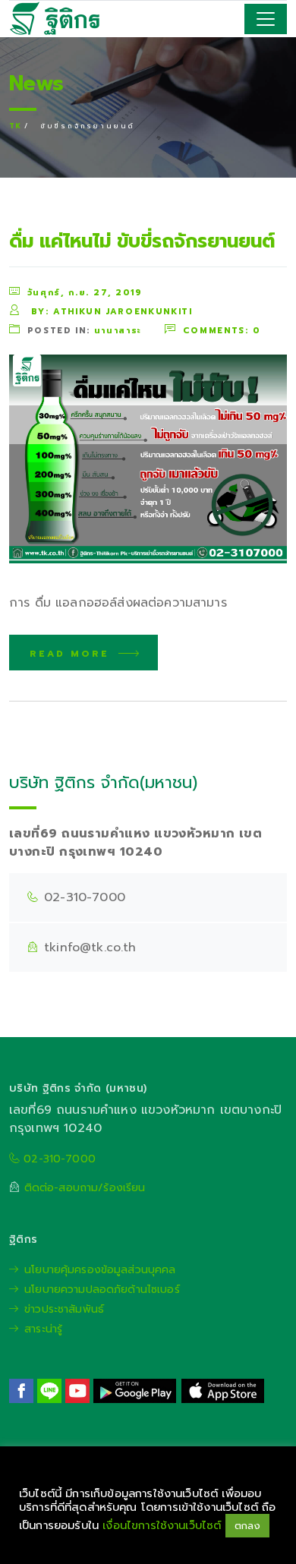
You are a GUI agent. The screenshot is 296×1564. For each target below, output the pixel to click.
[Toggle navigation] (265, 19)
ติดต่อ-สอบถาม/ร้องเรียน (85, 1188)
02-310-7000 (58, 1159)
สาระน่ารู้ (43, 1329)
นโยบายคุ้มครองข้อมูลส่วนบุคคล (99, 1270)
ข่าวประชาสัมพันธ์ (64, 1309)
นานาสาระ (118, 330)
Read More (72, 654)
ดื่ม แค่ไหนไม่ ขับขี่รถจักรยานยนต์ (142, 241)
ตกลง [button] (248, 1525)
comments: (222, 330)
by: (110, 311)
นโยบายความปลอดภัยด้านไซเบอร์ (102, 1290)
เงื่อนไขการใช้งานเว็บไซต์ (163, 1525)
